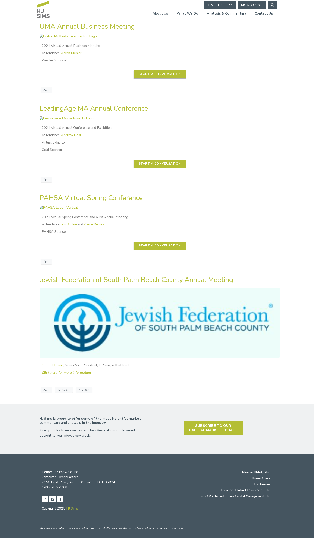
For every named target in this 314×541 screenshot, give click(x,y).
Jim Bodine (69, 224)
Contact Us (264, 13)
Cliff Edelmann (52, 365)
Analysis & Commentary (226, 13)
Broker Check (261, 478)
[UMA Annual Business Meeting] (68, 36)
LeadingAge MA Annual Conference (94, 108)
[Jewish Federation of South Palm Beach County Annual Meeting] (160, 322)
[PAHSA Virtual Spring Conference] (59, 207)
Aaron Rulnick (71, 53)
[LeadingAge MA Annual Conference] (67, 118)
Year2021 (84, 390)
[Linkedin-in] (45, 499)
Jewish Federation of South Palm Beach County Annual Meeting (136, 279)
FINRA (258, 472)
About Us (160, 13)
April (46, 90)
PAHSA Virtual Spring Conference (91, 197)
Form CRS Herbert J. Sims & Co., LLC (245, 490)
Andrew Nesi (71, 135)
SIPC (267, 472)
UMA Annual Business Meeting (87, 26)
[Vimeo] (52, 499)
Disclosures (262, 484)
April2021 (64, 390)
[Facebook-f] (60, 499)
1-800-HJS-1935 (55, 487)
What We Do (187, 13)
